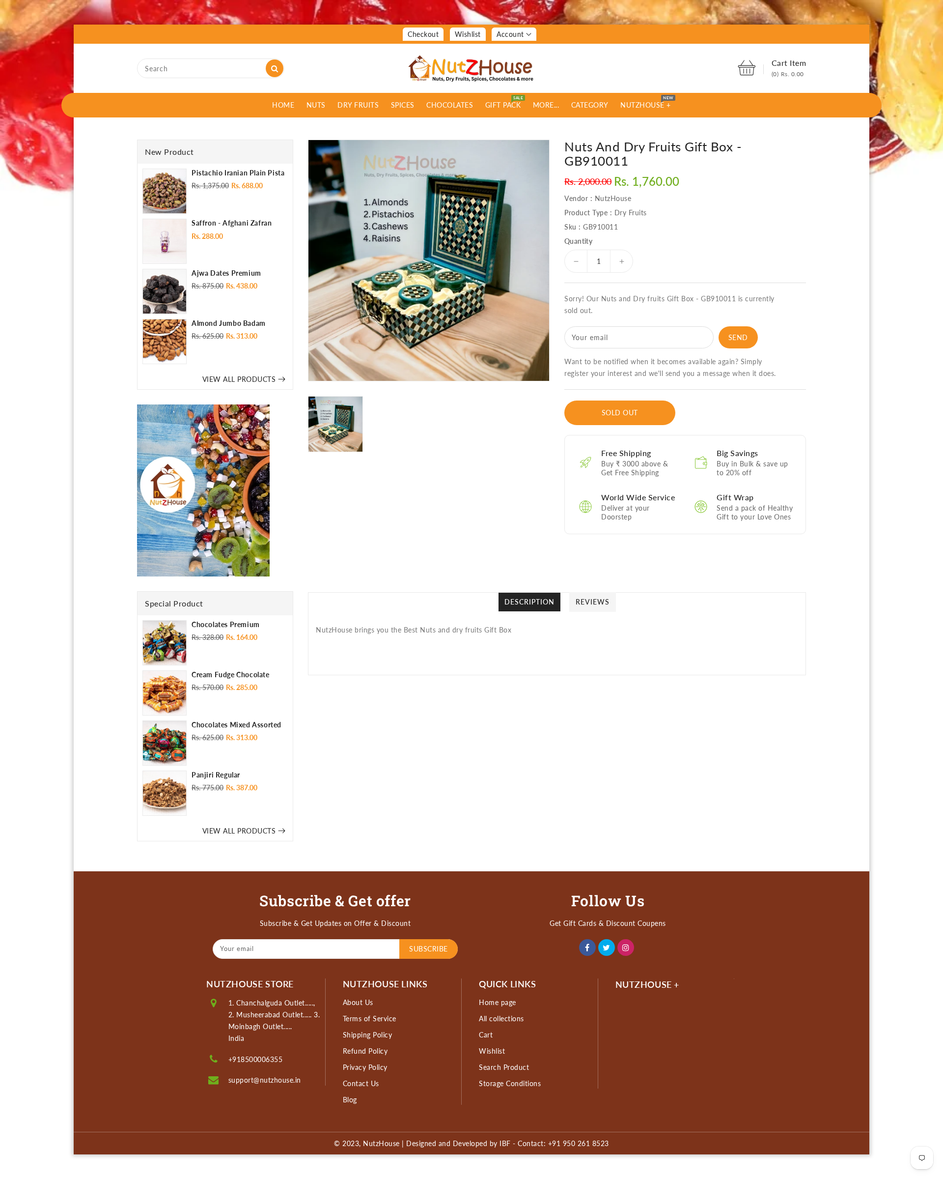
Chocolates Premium (226, 624)
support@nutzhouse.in (264, 1080)
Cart (486, 1035)
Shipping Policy (367, 1035)
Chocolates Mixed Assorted (236, 724)
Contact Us (361, 1083)
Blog (350, 1099)
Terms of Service (369, 1018)
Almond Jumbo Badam (229, 323)
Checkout (423, 34)
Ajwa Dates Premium (226, 273)
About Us (358, 1002)
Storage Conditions (510, 1083)
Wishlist (468, 34)
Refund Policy (365, 1051)
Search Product (504, 1067)
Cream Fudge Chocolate (231, 674)
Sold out (620, 412)
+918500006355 (255, 1059)
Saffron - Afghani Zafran (232, 223)
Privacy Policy (365, 1067)
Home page (497, 1002)
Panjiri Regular (216, 775)
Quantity (578, 241)
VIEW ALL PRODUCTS (239, 379)
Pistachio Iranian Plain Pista (238, 173)
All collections (501, 1018)
